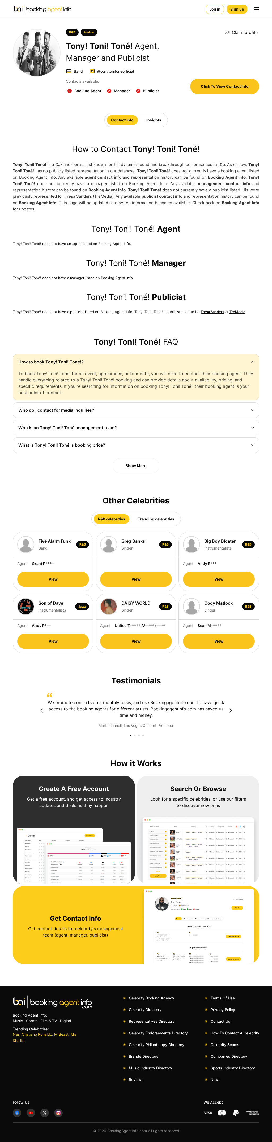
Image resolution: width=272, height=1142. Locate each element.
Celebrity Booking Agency (151, 998)
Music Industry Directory (150, 1068)
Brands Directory (143, 1056)
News (216, 1079)
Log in (214, 9)
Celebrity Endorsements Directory (158, 1033)
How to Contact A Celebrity (235, 1033)
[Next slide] (230, 710)
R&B (72, 32)
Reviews (136, 1079)
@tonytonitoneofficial (115, 71)
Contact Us (220, 1021)
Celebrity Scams (225, 1044)
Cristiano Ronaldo (37, 1034)
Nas (16, 1034)
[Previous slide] (41, 710)
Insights (153, 120)
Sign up (237, 9)
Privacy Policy (223, 1009)
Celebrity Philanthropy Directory (156, 1044)
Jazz (82, 606)
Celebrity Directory (145, 1009)
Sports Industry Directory (233, 1068)
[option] (136, 710)
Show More (136, 465)
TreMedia (237, 312)
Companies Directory (229, 1056)
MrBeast (61, 1034)
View (53, 579)
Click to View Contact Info (225, 86)
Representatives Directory (152, 1021)
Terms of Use (223, 998)
